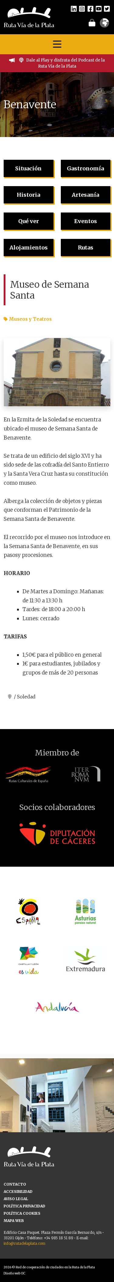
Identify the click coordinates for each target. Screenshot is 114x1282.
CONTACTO (15, 1184)
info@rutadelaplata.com (24, 1243)
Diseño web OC (14, 1273)
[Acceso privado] (92, 22)
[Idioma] (104, 24)
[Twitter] (107, 8)
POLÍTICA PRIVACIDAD (24, 1206)
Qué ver (28, 221)
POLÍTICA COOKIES (22, 1213)
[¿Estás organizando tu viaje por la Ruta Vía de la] (57, 1115)
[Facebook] (90, 8)
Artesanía (85, 194)
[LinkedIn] (74, 8)
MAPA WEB (14, 1220)
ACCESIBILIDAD (18, 1191)
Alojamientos (28, 247)
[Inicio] (29, 16)
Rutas (85, 247)
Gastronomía (85, 168)
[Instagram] (82, 8)
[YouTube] (99, 8)
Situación (28, 168)
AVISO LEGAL (16, 1199)
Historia (28, 194)
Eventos (85, 221)
